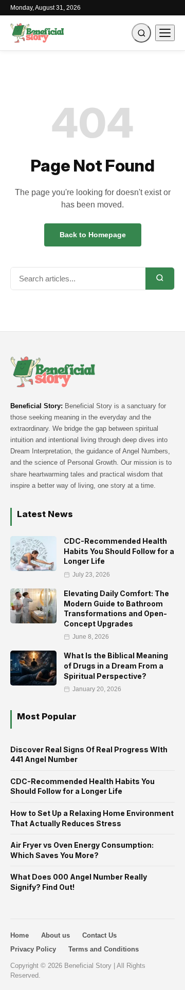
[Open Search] (141, 33)
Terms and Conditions (103, 949)
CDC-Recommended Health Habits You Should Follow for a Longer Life (82, 786)
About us (55, 935)
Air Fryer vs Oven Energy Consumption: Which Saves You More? (82, 850)
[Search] (159, 279)
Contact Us (99, 935)
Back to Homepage (93, 235)
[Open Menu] (165, 33)
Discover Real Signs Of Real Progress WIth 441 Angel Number (89, 754)
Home (19, 935)
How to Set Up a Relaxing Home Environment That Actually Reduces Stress (92, 818)
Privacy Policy (33, 949)
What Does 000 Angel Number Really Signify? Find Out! (78, 881)
